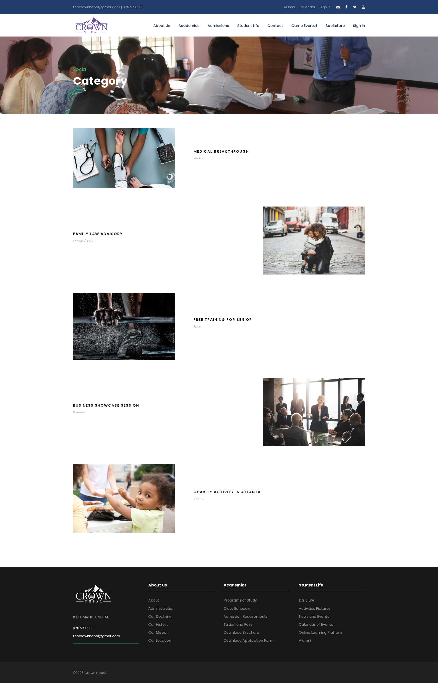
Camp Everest (304, 25)
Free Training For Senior (222, 319)
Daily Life (306, 600)
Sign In (325, 7)
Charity (198, 499)
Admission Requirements (246, 616)
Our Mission (158, 632)
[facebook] (346, 7)
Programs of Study (240, 600)
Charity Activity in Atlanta (227, 492)
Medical (199, 158)
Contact (275, 25)
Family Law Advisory (98, 233)
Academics (188, 25)
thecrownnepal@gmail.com (96, 635)
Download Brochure (241, 632)
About (153, 600)
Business (79, 412)
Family (78, 241)
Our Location (159, 640)
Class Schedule (237, 608)
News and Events (314, 616)
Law (90, 241)
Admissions (218, 25)
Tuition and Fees (238, 624)
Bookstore (335, 25)
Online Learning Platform (321, 632)
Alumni (289, 7)
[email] (338, 7)
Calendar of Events (316, 624)
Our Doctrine (160, 616)
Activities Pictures (315, 608)
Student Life (248, 25)
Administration (161, 608)
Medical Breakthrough (221, 151)
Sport (197, 326)
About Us (161, 25)
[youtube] (363, 7)
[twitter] (354, 7)
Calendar (307, 7)
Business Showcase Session (106, 405)
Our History (158, 624)
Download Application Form (249, 640)
